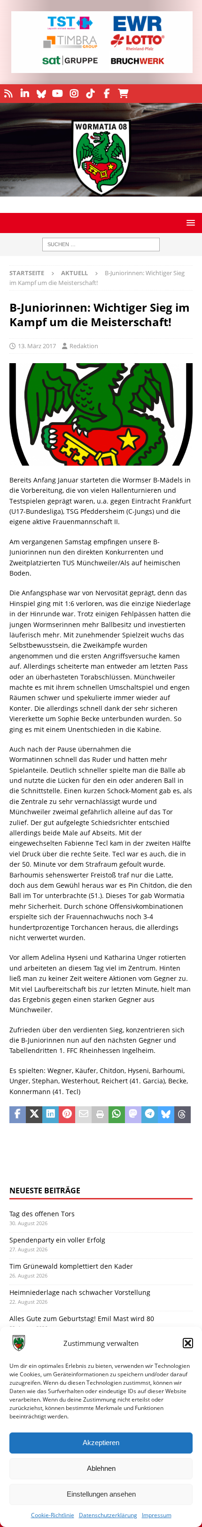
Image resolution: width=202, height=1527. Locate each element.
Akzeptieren (101, 1443)
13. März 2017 (37, 346)
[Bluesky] (41, 93)
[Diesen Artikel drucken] (100, 1114)
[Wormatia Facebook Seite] (107, 93)
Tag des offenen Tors (42, 1213)
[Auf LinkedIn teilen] (50, 1114)
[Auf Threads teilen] (182, 1114)
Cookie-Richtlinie (52, 1515)
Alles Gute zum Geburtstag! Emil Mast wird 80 (81, 1318)
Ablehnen (101, 1468)
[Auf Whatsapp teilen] (117, 1114)
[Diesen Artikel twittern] (34, 1114)
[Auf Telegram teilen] (149, 1114)
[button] (188, 1343)
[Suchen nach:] (101, 244)
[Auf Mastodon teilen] (133, 1114)
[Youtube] (57, 93)
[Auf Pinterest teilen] (67, 1114)
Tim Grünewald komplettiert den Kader (71, 1266)
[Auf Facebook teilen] (17, 1114)
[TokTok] (90, 93)
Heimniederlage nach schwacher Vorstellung (79, 1292)
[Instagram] (74, 93)
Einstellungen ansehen (101, 1494)
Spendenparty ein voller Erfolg (57, 1239)
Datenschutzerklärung (108, 1515)
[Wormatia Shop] (123, 93)
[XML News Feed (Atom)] (8, 93)
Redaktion (84, 346)
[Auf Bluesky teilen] (166, 1114)
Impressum (156, 1515)
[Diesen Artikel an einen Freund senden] (83, 1114)
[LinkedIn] (24, 93)
